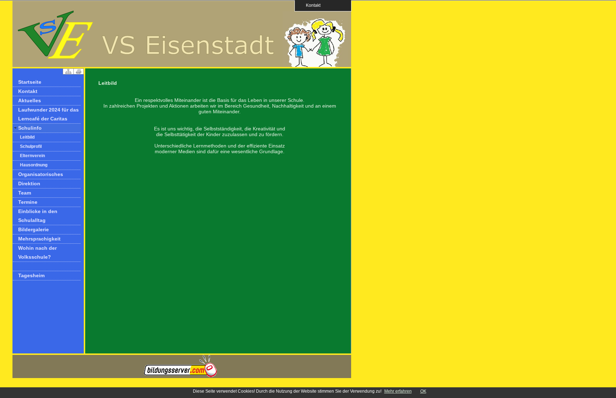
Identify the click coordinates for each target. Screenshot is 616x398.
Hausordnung (33, 165)
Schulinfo (30, 128)
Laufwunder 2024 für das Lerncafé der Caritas (48, 114)
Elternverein (32, 156)
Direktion (29, 183)
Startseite (29, 82)
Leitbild (27, 137)
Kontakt (311, 5)
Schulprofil (31, 146)
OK (423, 391)
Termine (27, 202)
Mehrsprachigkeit (39, 239)
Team (24, 193)
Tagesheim (31, 275)
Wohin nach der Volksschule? (37, 252)
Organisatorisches (40, 174)
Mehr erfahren (398, 391)
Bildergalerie (33, 229)
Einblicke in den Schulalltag (37, 215)
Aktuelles (29, 100)
